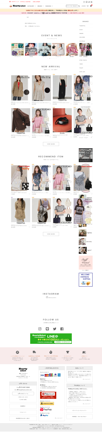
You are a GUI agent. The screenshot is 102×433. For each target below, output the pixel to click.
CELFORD (82, 37)
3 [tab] (52, 58)
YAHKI (81, 64)
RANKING (48, 6)
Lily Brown (82, 41)
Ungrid (81, 67)
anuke (81, 29)
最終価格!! (72, 56)
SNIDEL (81, 33)
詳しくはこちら (58, 418)
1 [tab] (47, 58)
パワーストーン (17, 56)
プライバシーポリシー (67, 424)
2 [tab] (50, 58)
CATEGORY (30, 6)
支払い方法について (46, 424)
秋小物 (31, 56)
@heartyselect (52, 297)
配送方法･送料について (57, 424)
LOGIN (84, 6)
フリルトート (58, 56)
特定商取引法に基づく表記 (35, 424)
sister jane (82, 71)
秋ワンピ (45, 56)
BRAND (40, 6)
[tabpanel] (17, 50)
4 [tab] (54, 58)
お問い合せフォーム (23, 393)
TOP (28, 17)
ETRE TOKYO (83, 60)
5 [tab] (56, 58)
